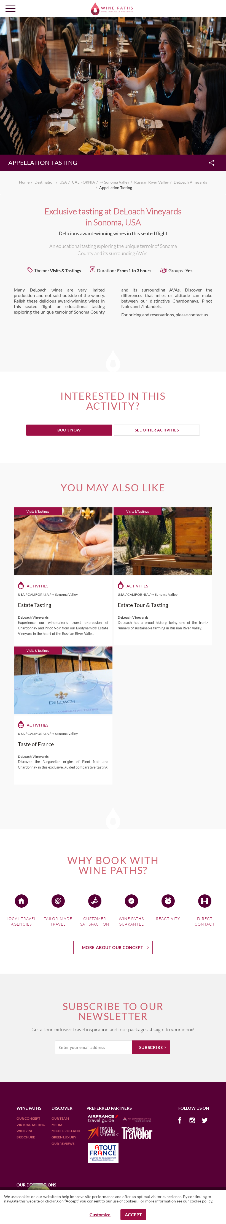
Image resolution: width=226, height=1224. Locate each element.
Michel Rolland (66, 1131)
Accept (133, 1214)
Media (57, 1125)
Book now (69, 430)
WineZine (25, 1131)
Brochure (26, 1137)
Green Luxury (64, 1137)
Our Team (60, 1118)
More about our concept (112, 947)
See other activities (157, 430)
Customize (100, 1214)
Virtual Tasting (31, 1125)
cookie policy (201, 1201)
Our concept (28, 1118)
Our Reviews (63, 1143)
